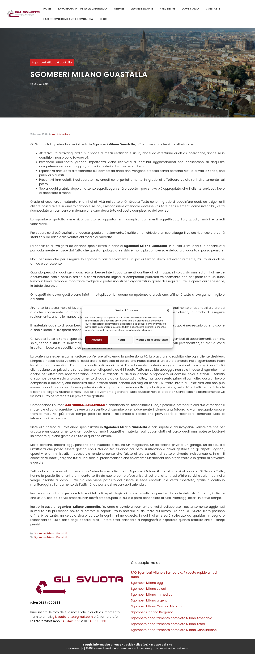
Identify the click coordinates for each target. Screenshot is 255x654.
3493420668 (95, 405)
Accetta (96, 340)
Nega (121, 340)
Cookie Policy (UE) (136, 644)
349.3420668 (70, 621)
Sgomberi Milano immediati (151, 594)
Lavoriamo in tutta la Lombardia (82, 8)
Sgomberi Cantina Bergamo (152, 612)
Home (47, 8)
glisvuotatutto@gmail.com (72, 617)
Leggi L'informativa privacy (102, 644)
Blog (103, 19)
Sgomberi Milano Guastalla (52, 62)
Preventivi (167, 8)
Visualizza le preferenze (152, 340)
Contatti (213, 8)
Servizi (119, 8)
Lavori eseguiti (142, 8)
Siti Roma (183, 648)
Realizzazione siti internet (114, 648)
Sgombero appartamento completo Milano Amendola (171, 618)
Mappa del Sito (161, 644)
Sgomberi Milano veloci (148, 589)
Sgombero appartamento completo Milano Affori (168, 624)
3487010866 (74, 405)
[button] (168, 310)
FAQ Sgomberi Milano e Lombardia (68, 19)
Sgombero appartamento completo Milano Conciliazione (174, 630)
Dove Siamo (190, 8)
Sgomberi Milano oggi (147, 583)
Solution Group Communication (154, 648)
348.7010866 (97, 621)
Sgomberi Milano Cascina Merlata (156, 606)
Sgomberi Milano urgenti (149, 600)
